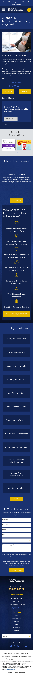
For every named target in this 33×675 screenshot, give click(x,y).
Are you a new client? (7, 540)
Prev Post (8, 91)
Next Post (25, 91)
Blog (16, 624)
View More (16, 200)
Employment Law (16, 618)
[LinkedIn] (26, 646)
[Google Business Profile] (18, 646)
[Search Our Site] (29, 636)
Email (3, 534)
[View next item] (8, 124)
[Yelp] (7, 646)
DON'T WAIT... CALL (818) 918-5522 (16, 314)
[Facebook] (22, 646)
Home (16, 615)
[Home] (16, 9)
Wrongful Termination (15, 82)
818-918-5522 (16, 589)
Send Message (16, 570)
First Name (5, 519)
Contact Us (16, 627)
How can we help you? (8, 545)
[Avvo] (11, 646)
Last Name (5, 524)
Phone (4, 529)
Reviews (16, 621)
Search (5, 636)
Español (16, 630)
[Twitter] (15, 646)
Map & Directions (16, 608)
